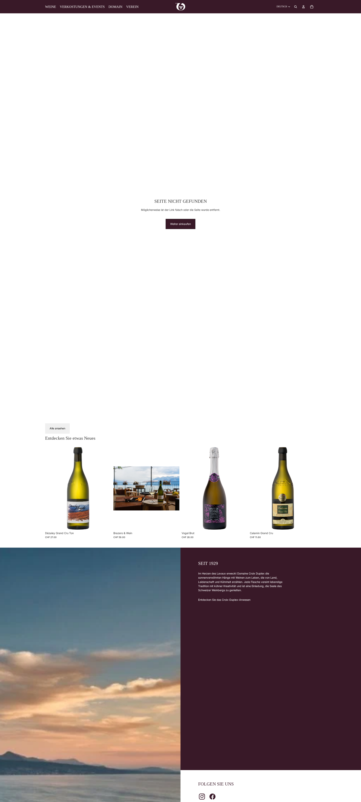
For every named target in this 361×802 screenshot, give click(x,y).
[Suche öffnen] (295, 7)
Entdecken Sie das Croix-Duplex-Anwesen (224, 599)
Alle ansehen (57, 428)
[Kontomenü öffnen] (303, 7)
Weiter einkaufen (180, 223)
